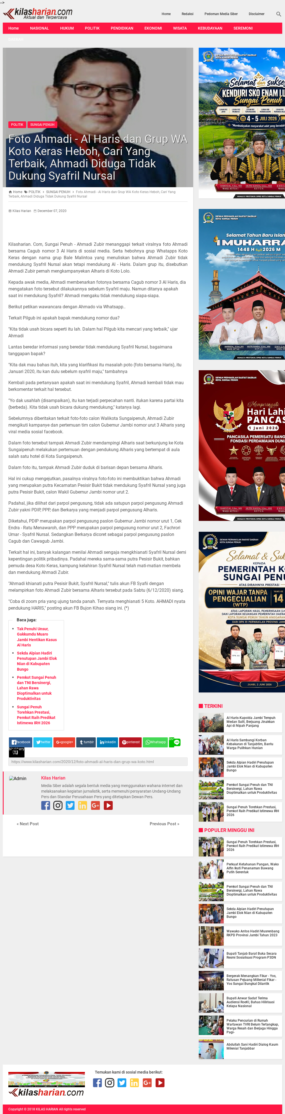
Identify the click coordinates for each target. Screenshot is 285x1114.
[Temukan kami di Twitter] (70, 805)
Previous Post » (164, 823)
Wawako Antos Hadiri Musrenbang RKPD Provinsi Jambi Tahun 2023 (253, 933)
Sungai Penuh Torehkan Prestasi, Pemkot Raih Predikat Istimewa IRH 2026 (253, 811)
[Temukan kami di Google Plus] (95, 805)
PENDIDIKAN (122, 28)
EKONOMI (153, 28)
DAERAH (15, 39)
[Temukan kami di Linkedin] (83, 805)
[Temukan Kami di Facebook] (45, 805)
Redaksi (187, 14)
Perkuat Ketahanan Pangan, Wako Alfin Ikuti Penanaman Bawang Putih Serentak (253, 868)
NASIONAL (39, 28)
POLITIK (92, 28)
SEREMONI (243, 28)
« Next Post (28, 823)
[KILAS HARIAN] (45, 13)
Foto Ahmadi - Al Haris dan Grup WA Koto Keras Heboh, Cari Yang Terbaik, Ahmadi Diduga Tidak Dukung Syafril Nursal (98, 157)
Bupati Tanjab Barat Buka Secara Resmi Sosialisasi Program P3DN (252, 955)
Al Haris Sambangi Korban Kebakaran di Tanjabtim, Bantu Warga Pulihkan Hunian (250, 744)
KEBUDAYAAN (210, 28)
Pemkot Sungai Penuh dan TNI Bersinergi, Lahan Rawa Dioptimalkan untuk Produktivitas (36, 688)
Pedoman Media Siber (221, 14)
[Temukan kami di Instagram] (57, 805)
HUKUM (67, 28)
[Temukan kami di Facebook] (97, 1083)
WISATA (180, 28)
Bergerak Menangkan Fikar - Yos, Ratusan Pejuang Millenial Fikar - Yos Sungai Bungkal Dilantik (251, 980)
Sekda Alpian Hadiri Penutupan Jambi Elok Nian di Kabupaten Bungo (250, 766)
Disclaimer (256, 14)
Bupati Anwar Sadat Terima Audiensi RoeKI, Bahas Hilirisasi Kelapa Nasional (250, 1002)
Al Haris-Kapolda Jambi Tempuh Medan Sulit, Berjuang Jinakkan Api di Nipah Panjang (251, 722)
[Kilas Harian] (46, 1095)
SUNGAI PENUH (42, 125)
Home (166, 14)
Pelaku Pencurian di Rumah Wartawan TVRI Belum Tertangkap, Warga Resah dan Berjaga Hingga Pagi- (253, 1026)
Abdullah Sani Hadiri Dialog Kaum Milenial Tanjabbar (252, 1046)
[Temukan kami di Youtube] (108, 805)
